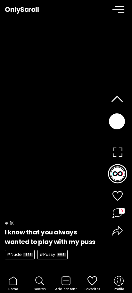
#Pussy (51, 254)
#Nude (19, 254)
